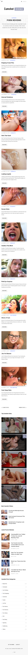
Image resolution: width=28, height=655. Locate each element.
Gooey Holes (5, 209)
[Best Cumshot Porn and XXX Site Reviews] (14, 9)
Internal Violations (7, 97)
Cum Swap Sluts (6, 390)
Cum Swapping (13, 387)
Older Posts (6, 407)
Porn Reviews (5, 609)
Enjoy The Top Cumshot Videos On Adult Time (17, 553)
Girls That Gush (6, 135)
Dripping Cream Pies (7, 63)
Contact (18, 644)
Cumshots (13, 171)
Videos (4, 629)
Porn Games (5, 606)
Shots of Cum (5, 318)
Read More (4, 106)
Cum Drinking (13, 315)
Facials (4, 599)
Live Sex (4, 603)
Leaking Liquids (6, 174)
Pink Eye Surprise (6, 281)
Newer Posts (22, 407)
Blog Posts (5, 583)
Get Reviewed (11, 644)
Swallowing (5, 626)
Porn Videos (5, 613)
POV (3, 616)
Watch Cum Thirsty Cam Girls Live (18, 562)
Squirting (4, 622)
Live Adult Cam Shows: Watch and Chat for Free (18, 570)
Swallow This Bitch (7, 245)
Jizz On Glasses (6, 353)
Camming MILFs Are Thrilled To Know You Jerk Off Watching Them (18, 536)
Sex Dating (5, 619)
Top (14, 652)
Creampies (12, 60)
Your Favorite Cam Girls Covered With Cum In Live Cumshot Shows (17, 544)
